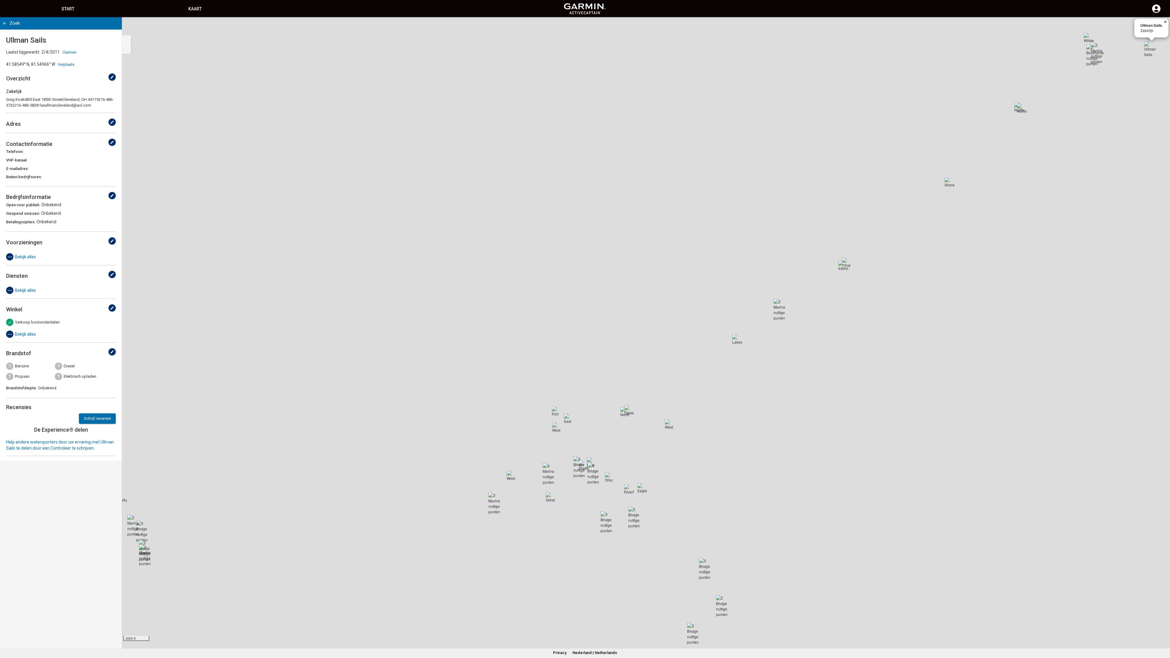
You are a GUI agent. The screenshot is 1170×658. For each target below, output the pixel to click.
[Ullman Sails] (1151, 48)
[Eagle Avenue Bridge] (642, 488)
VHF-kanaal (16, 160)
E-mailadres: (17, 168)
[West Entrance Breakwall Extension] (511, 475)
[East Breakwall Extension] (569, 418)
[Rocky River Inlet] (122, 497)
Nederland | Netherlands (595, 652)
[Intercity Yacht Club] (843, 266)
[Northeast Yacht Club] (1019, 107)
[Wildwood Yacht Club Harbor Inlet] (1089, 38)
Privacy (559, 652)
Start (68, 8)
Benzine (22, 366)
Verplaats (66, 64)
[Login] (1156, 12)
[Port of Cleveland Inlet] (557, 411)
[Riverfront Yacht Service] (629, 489)
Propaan (22, 376)
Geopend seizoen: (23, 213)
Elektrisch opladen (80, 376)
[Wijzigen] (112, 77)
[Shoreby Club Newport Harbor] (949, 182)
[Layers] (1159, 27)
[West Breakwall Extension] (557, 427)
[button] (1162, 630)
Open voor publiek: (23, 205)
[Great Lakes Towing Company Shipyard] (550, 497)
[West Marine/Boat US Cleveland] (670, 424)
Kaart (195, 8)
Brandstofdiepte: (21, 388)
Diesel (69, 366)
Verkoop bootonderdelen (37, 322)
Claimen (69, 52)
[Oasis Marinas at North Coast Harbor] (629, 410)
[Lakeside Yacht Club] (737, 339)
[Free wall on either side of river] (592, 462)
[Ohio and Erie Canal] (610, 477)
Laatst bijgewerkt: (23, 52)
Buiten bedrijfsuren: (24, 177)
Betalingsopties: (20, 222)
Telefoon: (14, 151)
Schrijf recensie (97, 418)
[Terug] (4, 23)
